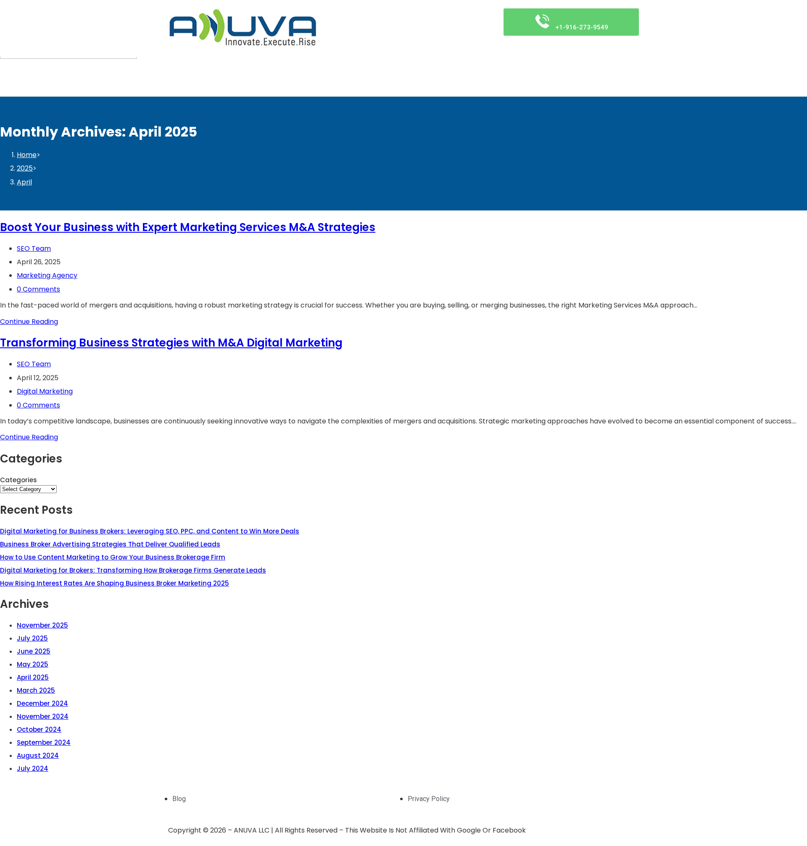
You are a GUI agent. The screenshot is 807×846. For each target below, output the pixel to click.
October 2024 (39, 729)
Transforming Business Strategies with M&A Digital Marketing (171, 342)
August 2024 (38, 755)
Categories (18, 480)
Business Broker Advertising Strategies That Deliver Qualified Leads (110, 544)
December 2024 (42, 703)
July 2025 (32, 638)
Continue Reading (29, 321)
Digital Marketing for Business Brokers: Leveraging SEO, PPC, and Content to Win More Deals (149, 531)
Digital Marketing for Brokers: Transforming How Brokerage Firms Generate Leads (133, 570)
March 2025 (36, 690)
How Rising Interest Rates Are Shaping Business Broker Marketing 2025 (114, 583)
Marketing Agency (47, 275)
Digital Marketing (45, 391)
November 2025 (42, 625)
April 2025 (33, 677)
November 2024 (43, 716)
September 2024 (44, 742)
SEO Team (34, 248)
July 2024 (32, 768)
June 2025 (33, 651)
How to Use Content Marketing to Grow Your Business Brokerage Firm (112, 557)
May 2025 (32, 664)
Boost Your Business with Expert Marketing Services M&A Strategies (187, 227)
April (24, 182)
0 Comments (38, 289)
